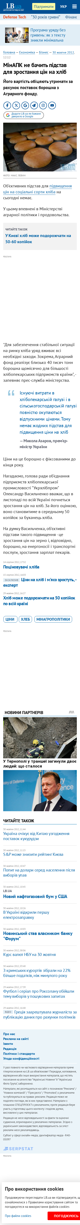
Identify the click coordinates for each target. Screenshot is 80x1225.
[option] (40, 35)
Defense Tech (14, 17)
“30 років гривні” (45, 17)
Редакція (9, 1049)
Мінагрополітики (53, 619)
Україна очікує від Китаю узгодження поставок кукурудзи (36, 836)
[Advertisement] (40, 299)
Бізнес (43, 52)
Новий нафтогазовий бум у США (35, 896)
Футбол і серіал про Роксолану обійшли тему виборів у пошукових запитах (38, 993)
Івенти (8, 1043)
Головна (9, 52)
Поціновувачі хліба (21, 567)
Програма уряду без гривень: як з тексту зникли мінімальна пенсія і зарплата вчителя (48, 40)
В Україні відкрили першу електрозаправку (26, 914)
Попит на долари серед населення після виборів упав (39, 872)
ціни (10, 619)
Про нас (9, 1034)
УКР (63, 6)
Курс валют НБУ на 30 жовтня (29, 954)
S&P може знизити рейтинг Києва (33, 854)
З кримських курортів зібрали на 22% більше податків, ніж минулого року (36, 973)
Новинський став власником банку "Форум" (37, 936)
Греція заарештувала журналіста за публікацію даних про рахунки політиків (40, 1014)
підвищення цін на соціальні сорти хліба (37, 189)
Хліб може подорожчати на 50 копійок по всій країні (39, 600)
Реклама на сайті (16, 1039)
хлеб (25, 619)
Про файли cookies (18, 1216)
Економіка (27, 52)
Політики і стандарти (19, 1053)
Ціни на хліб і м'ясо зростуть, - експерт (39, 582)
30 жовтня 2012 (63, 52)
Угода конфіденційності (21, 1058)
